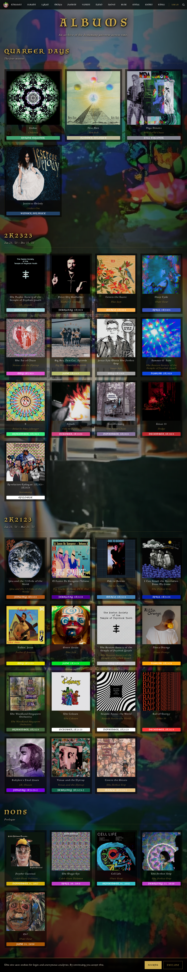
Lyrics (45, 4)
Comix (136, 4)
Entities (16, 4)
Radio (99, 4)
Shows (111, 4)
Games (149, 4)
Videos (86, 4)
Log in (175, 5)
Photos (72, 4)
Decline (173, 965)
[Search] (183, 5)
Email (161, 4)
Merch (58, 4)
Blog (124, 4)
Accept (153, 965)
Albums (31, 4)
